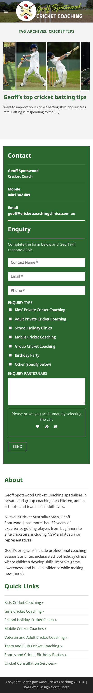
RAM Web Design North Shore (46, 687)
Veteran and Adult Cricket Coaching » (36, 637)
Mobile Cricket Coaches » (26, 628)
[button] (6, 11)
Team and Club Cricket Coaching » (33, 645)
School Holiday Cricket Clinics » (31, 619)
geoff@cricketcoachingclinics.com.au (41, 213)
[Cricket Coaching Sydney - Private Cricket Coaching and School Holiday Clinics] (49, 11)
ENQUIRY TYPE (20, 302)
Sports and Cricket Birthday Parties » (36, 654)
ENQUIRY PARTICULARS (27, 373)
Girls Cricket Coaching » (24, 611)
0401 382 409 (19, 194)
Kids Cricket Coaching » (24, 602)
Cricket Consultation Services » (31, 663)
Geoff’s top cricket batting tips (44, 97)
